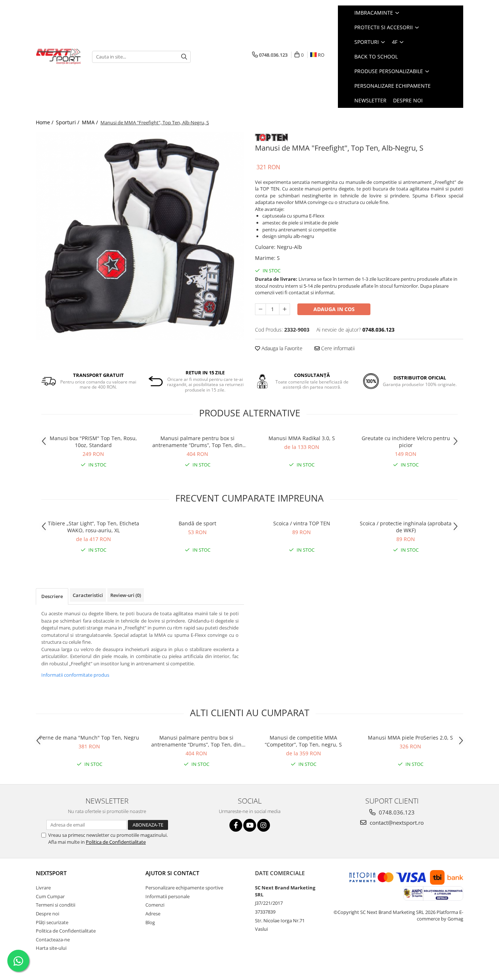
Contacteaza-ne (53, 939)
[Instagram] (263, 825)
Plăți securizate (52, 922)
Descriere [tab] (52, 596)
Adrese (152, 913)
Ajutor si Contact (172, 873)
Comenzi (154, 904)
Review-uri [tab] (125, 595)
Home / (45, 122)
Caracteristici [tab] (88, 595)
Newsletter (370, 100)
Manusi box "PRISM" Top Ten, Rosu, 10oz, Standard (93, 442)
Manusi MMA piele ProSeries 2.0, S (410, 737)
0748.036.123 (396, 812)
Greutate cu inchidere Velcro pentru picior (406, 442)
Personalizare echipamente (392, 85)
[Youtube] (249, 825)
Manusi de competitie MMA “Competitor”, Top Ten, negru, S (303, 741)
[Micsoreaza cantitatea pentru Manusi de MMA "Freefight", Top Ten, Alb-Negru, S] (260, 309)
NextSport (51, 873)
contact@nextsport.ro (396, 822)
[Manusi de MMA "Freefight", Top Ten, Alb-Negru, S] (140, 236)
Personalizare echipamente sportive (184, 887)
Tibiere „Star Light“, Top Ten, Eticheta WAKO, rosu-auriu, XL (93, 527)
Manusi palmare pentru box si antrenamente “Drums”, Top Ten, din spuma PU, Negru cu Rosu (197, 442)
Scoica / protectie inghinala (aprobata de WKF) (406, 527)
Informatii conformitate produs (75, 675)
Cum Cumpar (50, 896)
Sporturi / (68, 122)
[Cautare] (184, 57)
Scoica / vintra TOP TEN (301, 523)
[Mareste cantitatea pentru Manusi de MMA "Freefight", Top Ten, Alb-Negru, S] (284, 309)
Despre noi (408, 100)
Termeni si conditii (55, 904)
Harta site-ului (51, 948)
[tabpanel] (140, 236)
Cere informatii (337, 348)
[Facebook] (235, 825)
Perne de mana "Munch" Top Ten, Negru (89, 737)
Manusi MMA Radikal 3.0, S (301, 438)
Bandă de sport (197, 523)
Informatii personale (167, 896)
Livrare (43, 887)
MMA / (90, 122)
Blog (150, 922)
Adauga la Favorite (281, 348)
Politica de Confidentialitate (116, 842)
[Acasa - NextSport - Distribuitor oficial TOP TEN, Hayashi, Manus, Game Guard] (58, 57)
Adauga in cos (334, 309)
